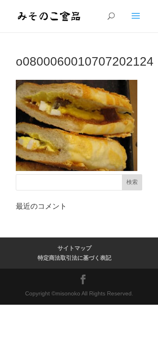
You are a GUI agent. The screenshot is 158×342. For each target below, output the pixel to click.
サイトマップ (75, 248)
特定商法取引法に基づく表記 (74, 257)
